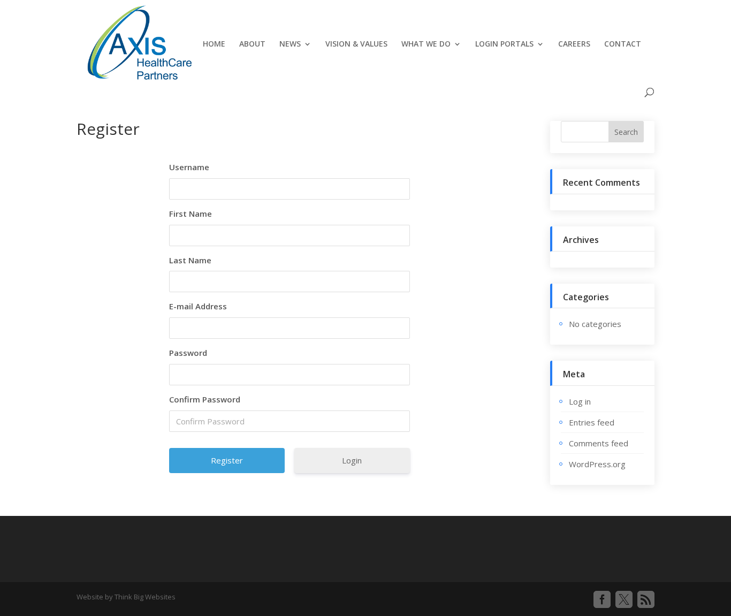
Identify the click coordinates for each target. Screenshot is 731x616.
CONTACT (622, 44)
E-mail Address (198, 306)
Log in (580, 401)
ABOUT (252, 44)
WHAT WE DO (426, 44)
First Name (190, 213)
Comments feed (598, 443)
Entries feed (591, 422)
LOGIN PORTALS (504, 44)
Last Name (190, 260)
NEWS (290, 44)
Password (188, 352)
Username (189, 167)
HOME (214, 44)
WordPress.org (597, 464)
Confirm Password (204, 399)
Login (352, 460)
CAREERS (574, 44)
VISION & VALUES (356, 44)
